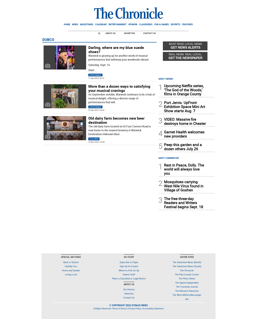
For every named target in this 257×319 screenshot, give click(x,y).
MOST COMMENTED (168, 157)
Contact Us (149, 33)
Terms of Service (119, 308)
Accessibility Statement (153, 308)
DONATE (207, 3)
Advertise (129, 33)
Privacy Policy (134, 308)
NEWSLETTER (190, 3)
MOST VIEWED (165, 78)
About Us (111, 33)
